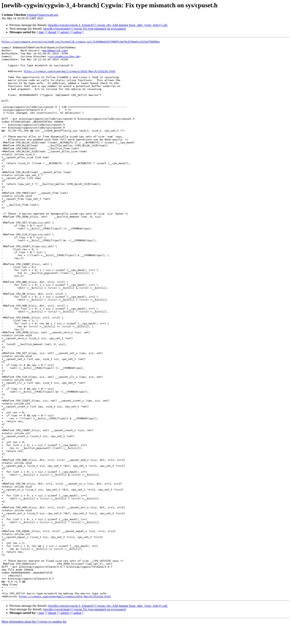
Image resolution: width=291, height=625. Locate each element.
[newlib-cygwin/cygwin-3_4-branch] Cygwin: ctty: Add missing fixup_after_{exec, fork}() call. (108, 25)
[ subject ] (65, 32)
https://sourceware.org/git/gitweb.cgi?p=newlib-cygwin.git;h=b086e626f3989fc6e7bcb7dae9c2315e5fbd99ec (81, 41)
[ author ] (77, 32)
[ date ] (41, 32)
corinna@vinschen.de (64, 56)
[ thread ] (52, 32)
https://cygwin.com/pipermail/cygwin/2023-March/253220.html (70, 71)
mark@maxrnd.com (55, 50)
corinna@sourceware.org (42, 14)
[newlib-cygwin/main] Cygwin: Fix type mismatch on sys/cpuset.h (84, 28)
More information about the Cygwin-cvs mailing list (34, 621)
